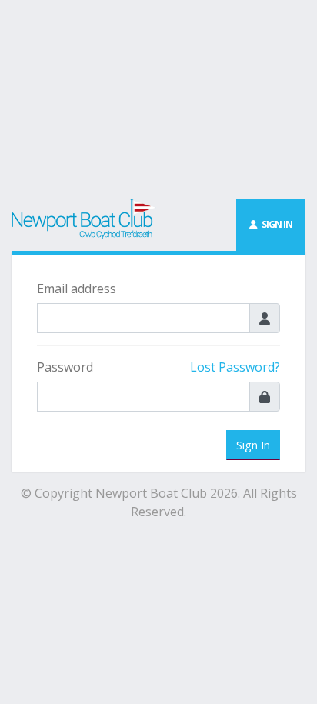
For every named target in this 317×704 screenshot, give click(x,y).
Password (65, 367)
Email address (76, 288)
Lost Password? (235, 367)
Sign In (253, 445)
